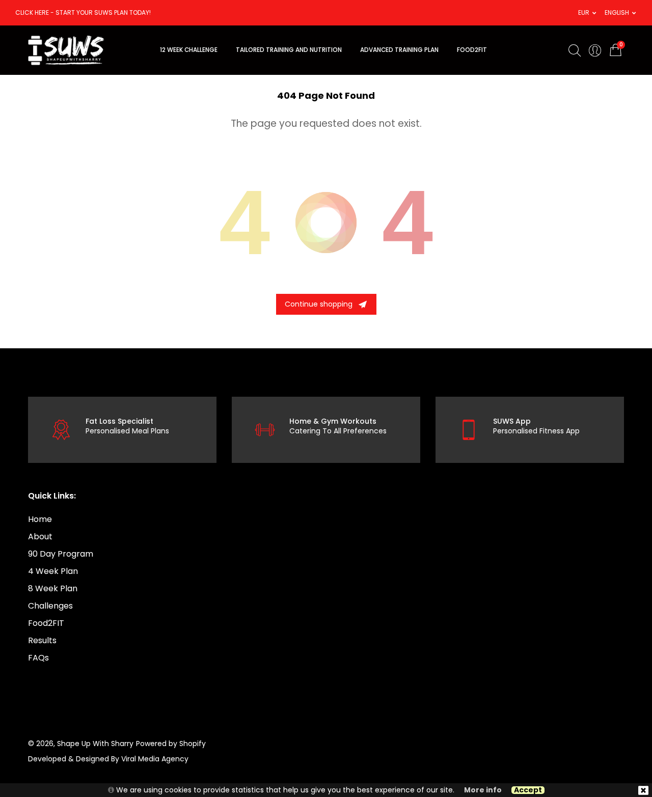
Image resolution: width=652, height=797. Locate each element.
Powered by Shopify (171, 743)
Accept (528, 790)
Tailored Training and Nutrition (289, 50)
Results (42, 640)
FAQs (38, 658)
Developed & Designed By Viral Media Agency (108, 759)
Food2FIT (46, 623)
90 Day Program (60, 554)
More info (483, 790)
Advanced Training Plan (399, 50)
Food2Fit (472, 50)
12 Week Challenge (189, 50)
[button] (583, 13)
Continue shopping (318, 304)
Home (40, 519)
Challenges (50, 606)
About (40, 536)
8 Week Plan (52, 588)
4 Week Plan (53, 571)
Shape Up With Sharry (95, 743)
